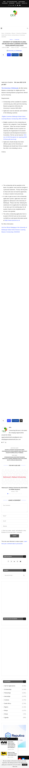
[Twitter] (10, 5)
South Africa (15, 703)
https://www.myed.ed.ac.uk (12, 220)
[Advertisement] (15, 21)
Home (4, 1)
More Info (15, 766)
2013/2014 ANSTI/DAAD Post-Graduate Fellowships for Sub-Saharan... (11, 744)
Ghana (15, 714)
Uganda (15, 717)
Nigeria (15, 707)
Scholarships (22, 1)
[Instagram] (15, 5)
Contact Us (24, 3)
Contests (18, 3)
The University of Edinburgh (9, 88)
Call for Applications (12, 1)
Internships (11, 3)
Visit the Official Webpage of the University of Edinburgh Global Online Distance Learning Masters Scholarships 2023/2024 (14, 230)
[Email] (19, 5)
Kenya (15, 710)
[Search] (27, 28)
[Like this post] (9, 54)
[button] (2, 481)
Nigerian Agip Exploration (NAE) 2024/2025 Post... (12, 754)
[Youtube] (17, 5)
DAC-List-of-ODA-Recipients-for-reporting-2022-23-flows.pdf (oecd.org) (15, 137)
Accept (24, 764)
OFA (8, 47)
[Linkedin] (13, 5)
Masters (13, 33)
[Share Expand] (20, 54)
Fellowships (5, 3)
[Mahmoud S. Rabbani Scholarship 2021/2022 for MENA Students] (14, 477)
